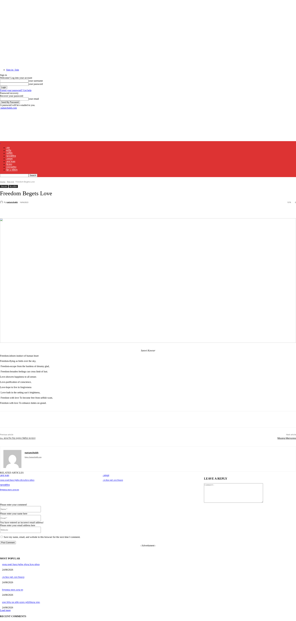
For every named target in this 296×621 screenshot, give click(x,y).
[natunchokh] (2, 202)
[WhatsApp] (61, 210)
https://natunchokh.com (33, 457)
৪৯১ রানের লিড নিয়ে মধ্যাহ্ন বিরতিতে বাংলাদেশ (17, 438)
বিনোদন (9, 164)
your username (36, 80)
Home (2, 181)
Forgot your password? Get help (15, 90)
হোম (8, 147)
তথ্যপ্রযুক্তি (11, 167)
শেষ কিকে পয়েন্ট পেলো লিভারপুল (113, 480)
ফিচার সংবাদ (10, 181)
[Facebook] (28, 210)
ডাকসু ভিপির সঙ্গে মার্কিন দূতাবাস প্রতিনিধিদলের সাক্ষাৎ (21, 602)
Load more (5, 610)
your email (34, 98)
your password (36, 84)
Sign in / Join (12, 69)
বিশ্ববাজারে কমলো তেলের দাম (9, 490)
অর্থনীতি (9, 153)
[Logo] (0, 142)
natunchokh (12, 202)
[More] (73, 210)
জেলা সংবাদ (10, 161)
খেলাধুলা (9, 158)
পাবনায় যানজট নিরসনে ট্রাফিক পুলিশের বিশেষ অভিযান (17, 480)
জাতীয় (8, 150)
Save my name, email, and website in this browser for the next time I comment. (42, 537)
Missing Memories (287, 438)
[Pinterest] (50, 210)
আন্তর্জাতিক (11, 156)
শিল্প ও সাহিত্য (11, 170)
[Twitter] (39, 210)
